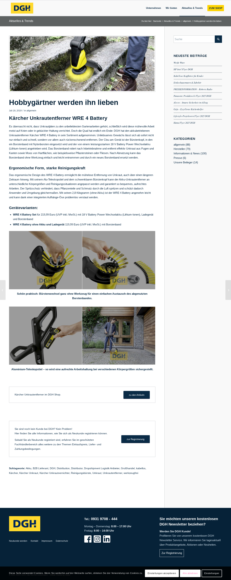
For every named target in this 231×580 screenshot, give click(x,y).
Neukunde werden (18, 541)
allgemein (31, 110)
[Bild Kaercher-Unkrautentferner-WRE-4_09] (119, 336)
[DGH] (22, 8)
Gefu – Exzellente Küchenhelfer (188, 109)
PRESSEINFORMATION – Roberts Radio (193, 89)
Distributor (77, 468)
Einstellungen (211, 573)
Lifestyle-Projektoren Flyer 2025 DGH (192, 115)
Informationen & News (187, 153)
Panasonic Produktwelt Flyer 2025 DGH (192, 95)
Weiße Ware (179, 62)
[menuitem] (153, 8)
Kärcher (13, 473)
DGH (52, 468)
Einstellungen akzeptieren (162, 573)
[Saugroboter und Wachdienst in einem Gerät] (228, 290)
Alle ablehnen (190, 573)
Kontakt (34, 541)
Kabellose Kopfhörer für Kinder (188, 75)
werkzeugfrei (131, 473)
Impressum (47, 541)
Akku (28, 468)
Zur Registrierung (172, 552)
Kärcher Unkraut (28, 473)
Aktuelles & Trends (21, 20)
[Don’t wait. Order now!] (3, 290)
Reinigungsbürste (81, 473)
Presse (178, 157)
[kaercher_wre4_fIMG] (82, 63)
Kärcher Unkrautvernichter (54, 473)
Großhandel (128, 468)
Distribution (63, 468)
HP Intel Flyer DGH (183, 69)
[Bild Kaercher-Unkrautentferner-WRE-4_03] (45, 260)
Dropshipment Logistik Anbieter (101, 468)
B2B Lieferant (40, 468)
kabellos (140, 468)
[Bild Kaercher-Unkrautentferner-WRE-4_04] (119, 260)
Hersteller (179, 148)
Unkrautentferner (112, 473)
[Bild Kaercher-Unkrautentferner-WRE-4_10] (45, 336)
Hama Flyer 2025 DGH (184, 122)
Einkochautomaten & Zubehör (187, 82)
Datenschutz (62, 541)
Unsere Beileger (183, 162)
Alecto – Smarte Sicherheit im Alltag (191, 102)
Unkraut (96, 473)
